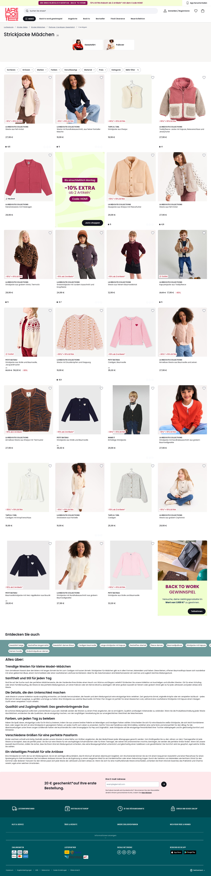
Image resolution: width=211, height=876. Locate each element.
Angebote (72, 18)
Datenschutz (46, 870)
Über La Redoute (70, 824)
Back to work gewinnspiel (50, 18)
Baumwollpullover (174, 645)
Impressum (9, 870)
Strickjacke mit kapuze (196, 645)
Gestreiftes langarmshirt (38, 645)
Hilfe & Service (18, 824)
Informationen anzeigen (105, 835)
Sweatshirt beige (16, 645)
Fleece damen (157, 645)
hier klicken (147, 792)
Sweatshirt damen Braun (63, 645)
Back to (86, 18)
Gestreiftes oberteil (138, 645)
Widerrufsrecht (75, 870)
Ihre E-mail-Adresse (115, 779)
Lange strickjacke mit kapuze (113, 645)
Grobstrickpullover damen (37, 651)
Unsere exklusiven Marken (127, 824)
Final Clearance (118, 18)
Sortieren (11, 70)
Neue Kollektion (138, 18)
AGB (36, 870)
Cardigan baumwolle (87, 645)
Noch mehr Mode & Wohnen (180, 824)
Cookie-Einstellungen (60, 870)
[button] (203, 11)
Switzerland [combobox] (198, 870)
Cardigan (82, 27)
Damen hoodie (15, 651)
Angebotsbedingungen (24, 870)
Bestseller (100, 18)
